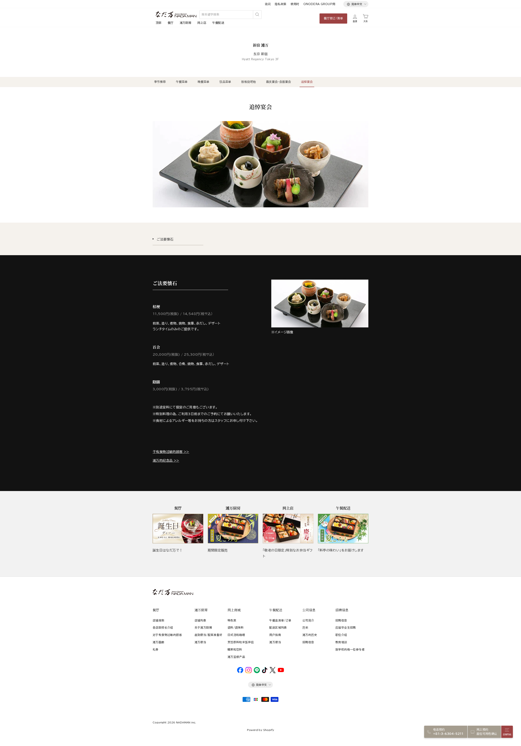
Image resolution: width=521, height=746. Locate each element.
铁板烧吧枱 (248, 81)
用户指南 (275, 634)
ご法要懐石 (165, 239)
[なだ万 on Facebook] (240, 672)
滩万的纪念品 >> (166, 460)
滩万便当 (200, 642)
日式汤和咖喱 (236, 634)
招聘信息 (308, 642)
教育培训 (341, 642)
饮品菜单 (225, 81)
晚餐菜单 (203, 81)
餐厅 (171, 22)
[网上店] (288, 528)
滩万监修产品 (236, 656)
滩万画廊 (158, 642)
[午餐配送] (343, 528)
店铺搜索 (158, 620)
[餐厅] (178, 528)
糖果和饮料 (235, 649)
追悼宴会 (307, 81)
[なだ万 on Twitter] (273, 672)
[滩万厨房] (233, 528)
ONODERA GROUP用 (319, 4)
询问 (268, 4)
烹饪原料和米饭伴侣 (241, 642)
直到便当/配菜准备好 (208, 634)
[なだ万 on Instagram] (248, 672)
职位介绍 (341, 634)
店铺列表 (200, 620)
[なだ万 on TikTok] (264, 672)
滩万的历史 (309, 634)
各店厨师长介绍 (163, 627)
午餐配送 (218, 22)
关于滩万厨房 (203, 627)
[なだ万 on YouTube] (281, 671)
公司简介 (308, 620)
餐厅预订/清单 (333, 18)
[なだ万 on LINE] (257, 672)
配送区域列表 (278, 627)
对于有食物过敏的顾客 (167, 634)
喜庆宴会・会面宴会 (278, 81)
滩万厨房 (186, 22)
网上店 (201, 22)
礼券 (156, 649)
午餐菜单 (182, 81)
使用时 (295, 4)
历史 (305, 627)
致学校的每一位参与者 (350, 649)
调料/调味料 (236, 627)
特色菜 (232, 620)
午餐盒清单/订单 (280, 620)
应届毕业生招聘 (345, 627)
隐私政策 (281, 4)
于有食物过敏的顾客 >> (171, 451)
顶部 (159, 22)
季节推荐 (160, 81)
